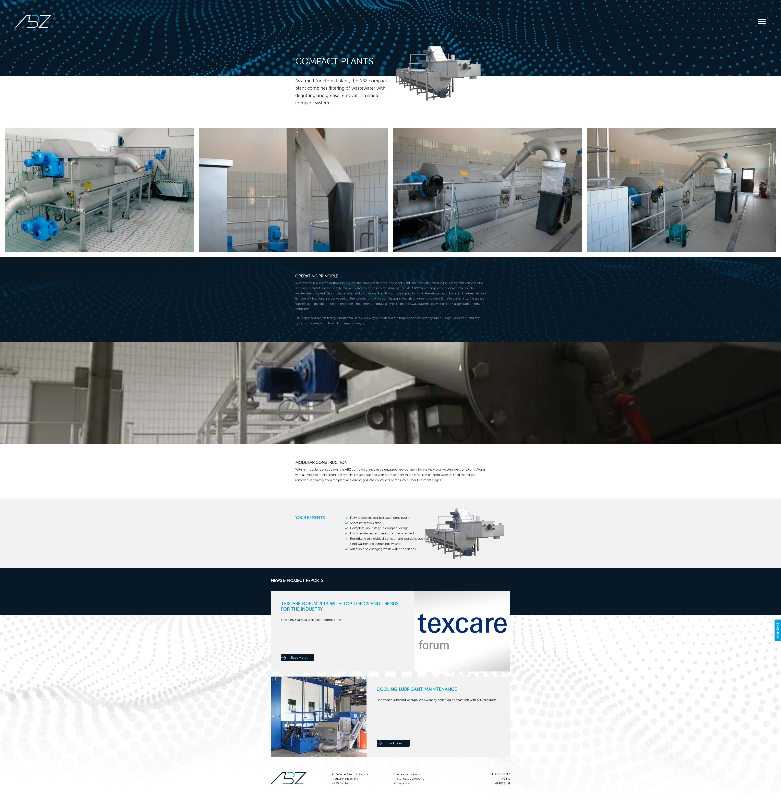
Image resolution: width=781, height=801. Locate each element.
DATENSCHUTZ (500, 774)
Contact (778, 630)
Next (773, 190)
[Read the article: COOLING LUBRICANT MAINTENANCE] (319, 716)
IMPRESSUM (502, 783)
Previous (8, 190)
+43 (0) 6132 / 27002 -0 (408, 778)
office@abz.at (401, 783)
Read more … (302, 658)
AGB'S (506, 778)
